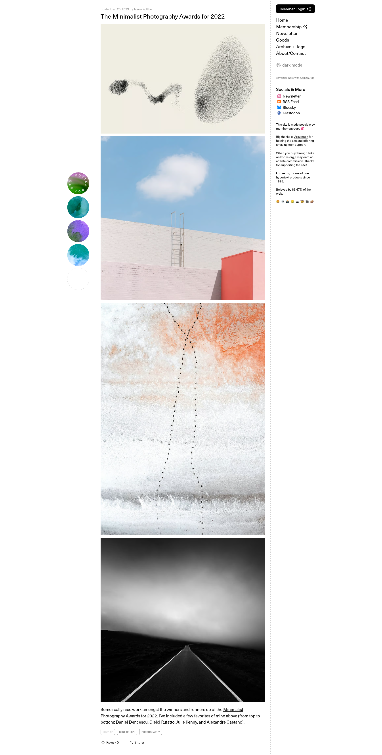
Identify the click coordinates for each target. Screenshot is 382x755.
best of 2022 (127, 732)
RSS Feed (291, 101)
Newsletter (287, 33)
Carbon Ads (307, 78)
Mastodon (291, 113)
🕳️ (297, 201)
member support (287, 128)
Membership (289, 26)
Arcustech (301, 136)
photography (150, 732)
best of (108, 732)
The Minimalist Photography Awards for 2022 (163, 16)
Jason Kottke (143, 9)
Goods (282, 39)
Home (282, 20)
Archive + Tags (290, 46)
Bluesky (289, 107)
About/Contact (291, 53)
